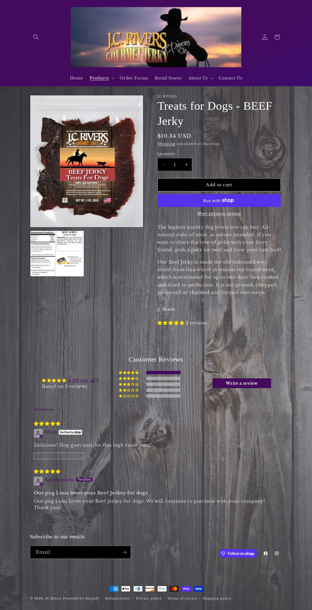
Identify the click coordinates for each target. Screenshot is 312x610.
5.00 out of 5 (83, 380)
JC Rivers (53, 598)
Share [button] (168, 309)
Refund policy (117, 598)
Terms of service (182, 598)
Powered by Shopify (81, 598)
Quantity (166, 153)
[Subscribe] (124, 552)
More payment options (219, 214)
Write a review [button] (242, 383)
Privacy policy (149, 598)
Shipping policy (217, 598)
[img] (47, 423)
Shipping (166, 144)
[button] (36, 37)
